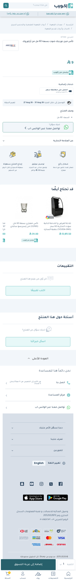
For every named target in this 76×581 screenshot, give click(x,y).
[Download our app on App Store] (33, 499)
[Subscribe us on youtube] (34, 484)
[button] (11, 102)
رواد (38, 578)
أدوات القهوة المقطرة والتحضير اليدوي (28, 25)
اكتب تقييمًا (38, 290)
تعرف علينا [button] (57, 439)
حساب (23, 578)
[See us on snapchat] (25, 484)
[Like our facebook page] (63, 484)
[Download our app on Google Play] (57, 499)
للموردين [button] (58, 450)
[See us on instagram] (44, 484)
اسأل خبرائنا (38, 341)
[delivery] (38, 154)
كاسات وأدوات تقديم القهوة (57, 29)
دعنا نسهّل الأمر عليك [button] (51, 428)
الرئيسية (68, 578)
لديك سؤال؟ (54, 125)
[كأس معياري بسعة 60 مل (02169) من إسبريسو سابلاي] (24, 220)
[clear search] (10, 5)
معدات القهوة (55, 25)
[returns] (12, 154)
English (39, 463)
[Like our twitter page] (53, 484)
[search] (6, 5)
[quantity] (66, 564)
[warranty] (63, 154)
